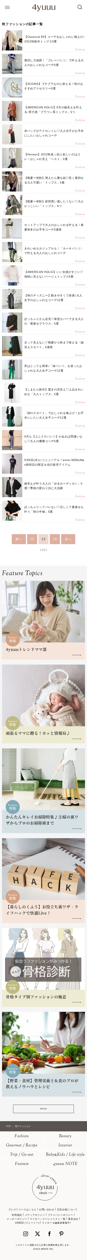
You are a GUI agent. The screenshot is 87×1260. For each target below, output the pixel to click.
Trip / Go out (22, 1155)
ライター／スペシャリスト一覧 (47, 1219)
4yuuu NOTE (65, 1164)
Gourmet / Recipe (21, 1145)
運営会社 (73, 1219)
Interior (65, 1145)
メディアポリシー (35, 1215)
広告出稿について (67, 1209)
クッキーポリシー (17, 1219)
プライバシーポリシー (60, 1215)
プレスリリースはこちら (22, 1209)
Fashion (22, 1136)
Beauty (65, 1136)
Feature (22, 1164)
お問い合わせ (46, 1209)
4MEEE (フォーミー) (27, 1222)
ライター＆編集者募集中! (56, 1222)
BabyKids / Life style (65, 1155)
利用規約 (17, 1215)
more (43, 1108)
